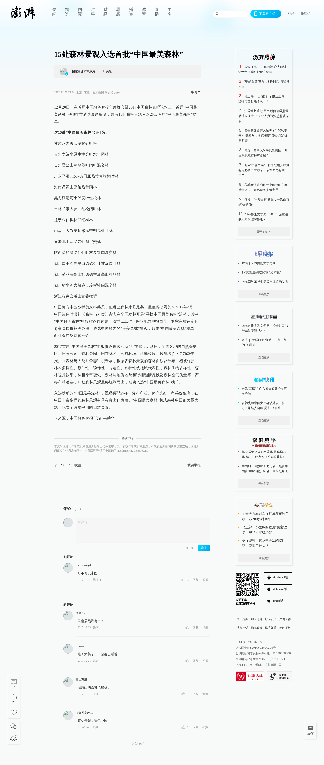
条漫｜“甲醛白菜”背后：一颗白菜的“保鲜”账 (264, 342)
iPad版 (278, 601)
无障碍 (305, 14)
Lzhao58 (80, 646)
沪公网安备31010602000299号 (256, 647)
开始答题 (264, 483)
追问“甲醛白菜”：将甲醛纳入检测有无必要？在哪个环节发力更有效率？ (263, 170)
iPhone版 (280, 589)
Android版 (280, 577)
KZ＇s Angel (83, 565)
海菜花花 (81, 613)
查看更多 (264, 294)
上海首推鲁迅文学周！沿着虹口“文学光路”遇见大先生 (265, 328)
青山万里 (81, 679)
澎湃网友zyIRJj (85, 712)
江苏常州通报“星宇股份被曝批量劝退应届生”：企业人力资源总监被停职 (263, 116)
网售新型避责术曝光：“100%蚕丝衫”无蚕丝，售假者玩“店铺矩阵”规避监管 (262, 135)
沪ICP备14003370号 (249, 642)
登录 (291, 13)
